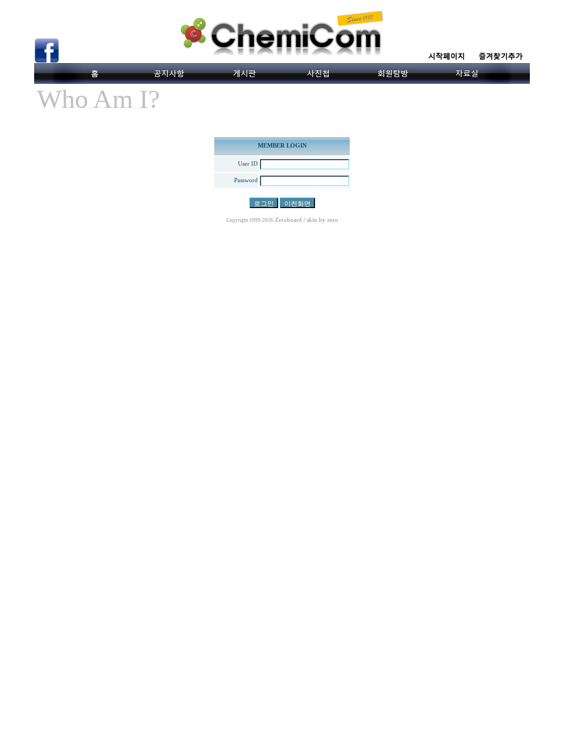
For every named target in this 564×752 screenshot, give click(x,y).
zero (332, 220)
